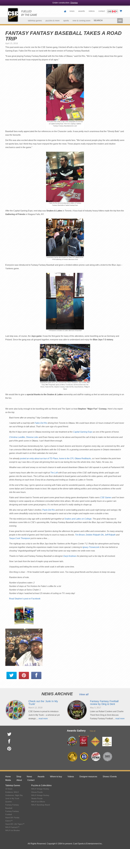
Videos (92, 11)
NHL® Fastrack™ (12, 827)
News (72, 11)
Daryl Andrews (70, 556)
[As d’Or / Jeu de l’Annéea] (107, 741)
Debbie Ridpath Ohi (95, 535)
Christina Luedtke (17, 437)
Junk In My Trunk (12, 798)
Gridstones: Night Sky (14, 795)
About (19, 780)
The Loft (54, 473)
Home (66, 11)
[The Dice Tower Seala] (84, 757)
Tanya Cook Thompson (19, 538)
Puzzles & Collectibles (41, 785)
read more (43, 718)
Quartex (8, 802)
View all (83, 694)
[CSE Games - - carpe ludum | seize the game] (22, 15)
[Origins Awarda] (95, 741)
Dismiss (74, 3)
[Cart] (121, 11)
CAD (109, 11)
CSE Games (105, 497)
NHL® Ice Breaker (12, 830)
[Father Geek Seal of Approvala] (96, 757)
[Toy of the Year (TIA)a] (107, 757)
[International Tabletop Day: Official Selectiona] (72, 741)
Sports (66, 21)
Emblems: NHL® (12, 792)
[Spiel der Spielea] (84, 741)
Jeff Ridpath (110, 535)
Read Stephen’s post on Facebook (24, 599)
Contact (101, 11)
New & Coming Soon (81, 21)
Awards (81, 11)
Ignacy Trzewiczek (91, 547)
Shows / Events (110, 776)
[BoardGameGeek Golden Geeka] (72, 757)
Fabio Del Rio (41, 423)
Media (8, 780)
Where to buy (56, 776)
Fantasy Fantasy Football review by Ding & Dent (104, 702)
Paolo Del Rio (48, 510)
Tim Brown (80, 535)
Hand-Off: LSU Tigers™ (14, 824)
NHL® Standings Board (40, 805)
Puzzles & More (53, 21)
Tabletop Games (12, 785)
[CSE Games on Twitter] (11, 675)
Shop (18, 776)
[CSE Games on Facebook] (36, 675)
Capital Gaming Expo (82, 432)
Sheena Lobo (32, 437)
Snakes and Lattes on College (78, 519)
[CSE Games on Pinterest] (24, 675)
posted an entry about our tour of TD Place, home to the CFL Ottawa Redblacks (55, 458)
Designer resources (88, 776)
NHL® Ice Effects (38, 802)
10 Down (8, 789)
